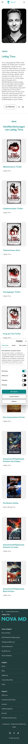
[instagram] (9, 733)
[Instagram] (22, 106)
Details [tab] (14, 345)
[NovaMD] (3, 611)
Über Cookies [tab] (22, 345)
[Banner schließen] (25, 341)
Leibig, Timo (8, 57)
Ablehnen (14, 401)
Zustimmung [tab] (5, 345)
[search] (24, 2)
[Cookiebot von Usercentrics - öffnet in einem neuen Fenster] (16, 341)
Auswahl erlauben (14, 396)
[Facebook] (18, 106)
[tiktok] (18, 733)
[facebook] (14, 733)
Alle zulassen (14, 391)
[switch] (24, 375)
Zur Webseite (10, 107)
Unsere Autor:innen (12, 611)
